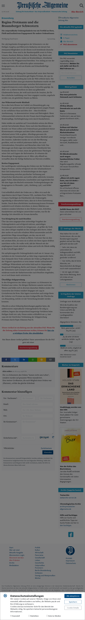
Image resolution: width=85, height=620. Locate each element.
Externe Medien (54, 616)
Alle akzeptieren (73, 596)
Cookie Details (73, 607)
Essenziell (16, 616)
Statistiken (34, 616)
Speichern (73, 601)
